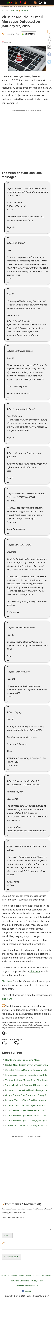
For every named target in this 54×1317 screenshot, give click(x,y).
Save (6, 1033)
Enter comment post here (13, 1217)
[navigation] (49, 39)
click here (35, 971)
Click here (7, 981)
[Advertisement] (27, 139)
